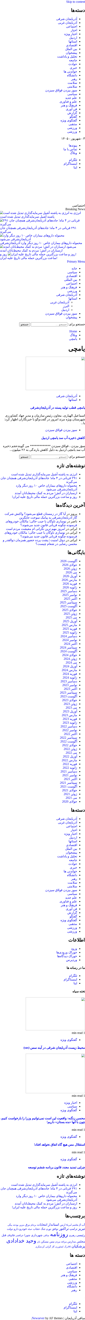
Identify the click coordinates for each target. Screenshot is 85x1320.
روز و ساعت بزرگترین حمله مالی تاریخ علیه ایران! (44, 496)
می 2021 (71, 797)
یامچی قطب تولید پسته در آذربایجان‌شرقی (57, 407)
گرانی (48, 1246)
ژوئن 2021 (70, 794)
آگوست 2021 (68, 786)
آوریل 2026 (70, 576)
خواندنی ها (70, 71)
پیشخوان (71, 52)
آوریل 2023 (70, 711)
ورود (74, 948)
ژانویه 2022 (70, 767)
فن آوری (71, 109)
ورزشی (72, 128)
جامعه (73, 60)
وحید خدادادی (21, 1241)
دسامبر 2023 (68, 681)
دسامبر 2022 (68, 726)
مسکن (45, 1241)
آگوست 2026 (68, 561)
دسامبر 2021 (68, 771)
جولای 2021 (69, 790)
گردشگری (39, 1246)
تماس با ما (70, 149)
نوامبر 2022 (69, 730)
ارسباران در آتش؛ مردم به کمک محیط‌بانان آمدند (46, 493)
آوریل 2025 (70, 621)
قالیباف (11, 1235)
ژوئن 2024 (70, 658)
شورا (27, 1235)
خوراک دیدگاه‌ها (67, 956)
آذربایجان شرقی (66, 19)
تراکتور (64, 1229)
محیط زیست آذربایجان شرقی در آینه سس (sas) (54, 1047)
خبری (73, 67)
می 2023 (71, 707)
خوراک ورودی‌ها (66, 952)
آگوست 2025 (68, 606)
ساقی (46, 1235)
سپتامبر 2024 (68, 647)
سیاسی (72, 94)
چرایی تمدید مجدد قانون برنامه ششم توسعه (56, 1167)
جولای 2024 (69, 655)
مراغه (64, 1241)
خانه (74, 268)
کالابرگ (67, 1246)
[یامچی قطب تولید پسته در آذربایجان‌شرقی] (55, 389)
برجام (33, 1225)
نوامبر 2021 (69, 775)
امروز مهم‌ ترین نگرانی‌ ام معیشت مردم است (35, 528)
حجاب (36, 1228)
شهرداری (36, 1235)
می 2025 (71, 617)
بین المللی (70, 279)
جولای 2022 (69, 745)
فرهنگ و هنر (69, 105)
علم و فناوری (68, 101)
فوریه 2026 (70, 583)
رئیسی (80, 1235)
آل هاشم (76, 1225)
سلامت (72, 82)
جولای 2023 (69, 700)
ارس (62, 1224)
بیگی (10, 1225)
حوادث (72, 64)
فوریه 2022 (70, 764)
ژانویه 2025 (70, 632)
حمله (30, 1229)
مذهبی (73, 124)
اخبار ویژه (70, 34)
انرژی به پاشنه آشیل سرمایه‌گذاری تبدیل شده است (44, 474)
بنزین (21, 1225)
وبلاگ (73, 153)
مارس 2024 (69, 670)
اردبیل (73, 37)
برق (27, 1224)
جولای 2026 (69, 564)
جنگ (43, 1228)
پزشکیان (78, 1246)
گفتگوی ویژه (68, 120)
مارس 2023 (69, 715)
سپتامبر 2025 (68, 602)
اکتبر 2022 (70, 734)
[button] (76, 261)
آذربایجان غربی (67, 22)
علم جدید (71, 97)
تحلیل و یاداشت (67, 56)
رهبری (72, 1235)
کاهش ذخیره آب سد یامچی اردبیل (63, 438)
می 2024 (71, 662)
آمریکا (69, 1225)
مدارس (71, 1241)
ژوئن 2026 (70, 568)
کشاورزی (59, 1247)
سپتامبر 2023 (68, 692)
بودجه (15, 1225)
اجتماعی (71, 26)
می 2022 (71, 752)
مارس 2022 (69, 760)
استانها (73, 41)
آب (83, 1224)
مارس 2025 (69, 625)
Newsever (38, 1318)
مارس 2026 (69, 580)
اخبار (74, 30)
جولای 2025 (69, 610)
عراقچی (19, 1235)
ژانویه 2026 (70, 587)
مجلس (81, 1241)
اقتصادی (71, 45)
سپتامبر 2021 (68, 782)
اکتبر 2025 (70, 598)
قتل (4, 1235)
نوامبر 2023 (69, 685)
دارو (16, 1228)
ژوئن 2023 (70, 703)
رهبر (74, 79)
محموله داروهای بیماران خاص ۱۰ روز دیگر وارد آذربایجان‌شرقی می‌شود (41, 244)
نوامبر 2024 (69, 640)
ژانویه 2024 (70, 677)
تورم (48, 1229)
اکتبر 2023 (70, 688)
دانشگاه (72, 75)
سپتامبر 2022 (68, 737)
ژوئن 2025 (70, 613)
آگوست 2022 (68, 741)
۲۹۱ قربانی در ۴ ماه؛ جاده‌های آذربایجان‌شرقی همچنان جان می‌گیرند (38, 229)
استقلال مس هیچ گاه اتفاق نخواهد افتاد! (59, 1144)
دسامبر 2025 (68, 591)
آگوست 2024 (68, 651)
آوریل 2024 (70, 666)
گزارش (72, 112)
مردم (57, 1241)
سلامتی (72, 86)
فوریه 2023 (70, 719)
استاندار (53, 1224)
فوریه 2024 (70, 673)
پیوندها (73, 145)
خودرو (23, 1228)
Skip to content (75, 1)
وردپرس (71, 960)
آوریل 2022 (70, 756)
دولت (10, 1228)
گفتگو (73, 116)
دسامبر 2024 (68, 636)
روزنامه (59, 1234)
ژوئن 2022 (70, 749)
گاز (53, 1246)
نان (38, 1241)
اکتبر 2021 (70, 779)
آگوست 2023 (68, 696)
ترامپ (73, 1228)
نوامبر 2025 (69, 595)
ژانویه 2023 (70, 722)
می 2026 (71, 572)
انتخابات (42, 1224)
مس (52, 1241)
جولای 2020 (69, 801)
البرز (66, 306)
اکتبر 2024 (70, 643)
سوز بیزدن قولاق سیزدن (61, 90)
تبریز (81, 1229)
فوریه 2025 (70, 628)
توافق (55, 1229)
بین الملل (71, 49)
